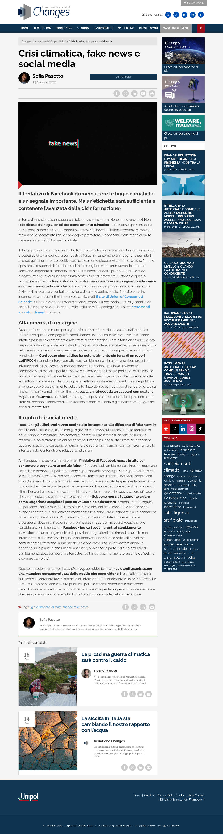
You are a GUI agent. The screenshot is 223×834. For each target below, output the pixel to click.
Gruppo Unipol (176, 498)
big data (195, 454)
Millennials (169, 531)
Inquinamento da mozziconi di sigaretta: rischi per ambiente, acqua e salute (183, 318)
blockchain (170, 458)
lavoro (192, 526)
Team (138, 795)
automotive (171, 450)
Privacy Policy (166, 795)
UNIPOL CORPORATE (193, 3)
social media (184, 557)
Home (25, 28)
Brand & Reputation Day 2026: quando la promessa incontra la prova (182, 161)
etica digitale (184, 485)
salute (189, 544)
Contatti (158, 14)
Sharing (83, 28)
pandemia (193, 539)
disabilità (181, 481)
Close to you (148, 28)
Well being (126, 28)
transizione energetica (186, 565)
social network (172, 562)
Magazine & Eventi (176, 28)
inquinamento (190, 507)
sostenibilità (188, 562)
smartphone (180, 553)
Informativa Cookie (192, 795)
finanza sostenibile (179, 489)
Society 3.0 (64, 28)
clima (185, 471)
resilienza (169, 544)
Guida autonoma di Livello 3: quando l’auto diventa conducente (179, 268)
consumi (181, 476)
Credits (149, 795)
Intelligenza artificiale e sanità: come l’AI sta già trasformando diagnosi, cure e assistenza (180, 372)
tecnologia (169, 565)
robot (179, 544)
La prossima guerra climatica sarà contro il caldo (115, 657)
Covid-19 (169, 480)
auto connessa (172, 445)
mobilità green (183, 531)
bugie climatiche (39, 607)
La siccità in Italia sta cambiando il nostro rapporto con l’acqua (115, 724)
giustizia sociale (194, 493)
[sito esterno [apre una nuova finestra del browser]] (28, 797)
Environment (103, 28)
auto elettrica (191, 445)
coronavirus (193, 476)
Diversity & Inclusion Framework (182, 799)
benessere (187, 450)
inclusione (184, 503)
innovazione (172, 507)
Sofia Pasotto (47, 76)
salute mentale (175, 549)
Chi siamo (147, 14)
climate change (62, 607)
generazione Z (174, 493)
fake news (81, 607)
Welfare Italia (170, 569)
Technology (43, 28)
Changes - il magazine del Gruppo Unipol (44, 41)
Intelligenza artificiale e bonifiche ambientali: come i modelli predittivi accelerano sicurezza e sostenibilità (182, 214)
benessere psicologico (176, 454)
